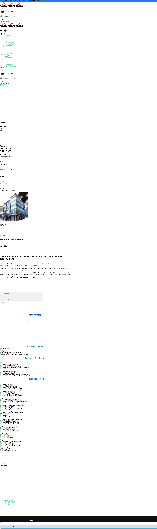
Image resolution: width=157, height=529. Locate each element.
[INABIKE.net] (4, 6)
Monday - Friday (3, 16)
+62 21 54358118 (6, 504)
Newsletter (7, 56)
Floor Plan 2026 (9, 48)
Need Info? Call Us (4, 11)
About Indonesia (9, 60)
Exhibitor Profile (9, 43)
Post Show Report (8, 45)
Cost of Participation (10, 44)
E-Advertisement (8, 51)
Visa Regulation (8, 65)
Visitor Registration (8, 49)
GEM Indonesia (38, 520)
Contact (3, 67)
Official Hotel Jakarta (10, 64)
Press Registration (8, 57)
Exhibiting (4, 59)
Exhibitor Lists (8, 47)
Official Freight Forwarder (11, 63)
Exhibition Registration (9, 42)
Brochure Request (8, 488)
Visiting (3, 46)
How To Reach (9, 53)
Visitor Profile (8, 52)
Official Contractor (8, 62)
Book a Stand (2, 84)
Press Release (8, 58)
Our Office (2, 21)
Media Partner (7, 55)
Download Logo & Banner (11, 66)
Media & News (5, 54)
